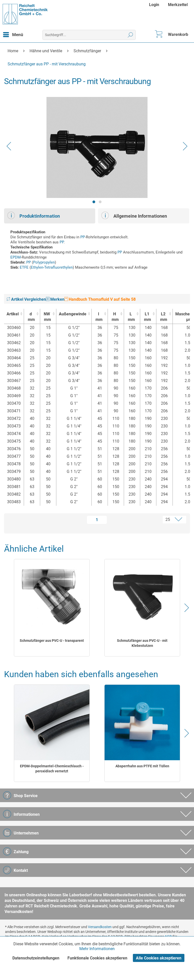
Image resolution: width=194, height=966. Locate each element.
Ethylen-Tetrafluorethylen (52, 267)
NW (47, 317)
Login (154, 4)
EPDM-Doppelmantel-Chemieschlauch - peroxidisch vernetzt (52, 768)
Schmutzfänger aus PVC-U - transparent (52, 641)
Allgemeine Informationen (140, 216)
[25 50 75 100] (155, 519)
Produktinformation (39, 216)
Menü (17, 34)
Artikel (13, 314)
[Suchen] (130, 35)
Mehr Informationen (97, 948)
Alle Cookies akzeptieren (158, 958)
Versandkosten (100, 927)
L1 (147, 317)
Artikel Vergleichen (28, 299)
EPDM (15, 257)
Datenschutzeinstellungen (35, 958)
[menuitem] (154, 4)
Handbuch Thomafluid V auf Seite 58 (102, 299)
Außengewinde (72, 314)
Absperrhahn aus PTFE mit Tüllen (142, 766)
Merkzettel (178, 4)
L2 (163, 317)
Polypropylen (44, 262)
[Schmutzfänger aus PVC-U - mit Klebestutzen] (142, 597)
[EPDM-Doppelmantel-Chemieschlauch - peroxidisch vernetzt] (52, 722)
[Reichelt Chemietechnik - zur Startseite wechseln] (25, 14)
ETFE (24, 267)
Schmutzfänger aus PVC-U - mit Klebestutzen (142, 643)
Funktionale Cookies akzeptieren (97, 958)
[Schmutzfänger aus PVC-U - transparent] (52, 597)
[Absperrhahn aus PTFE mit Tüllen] (142, 722)
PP (82, 237)
